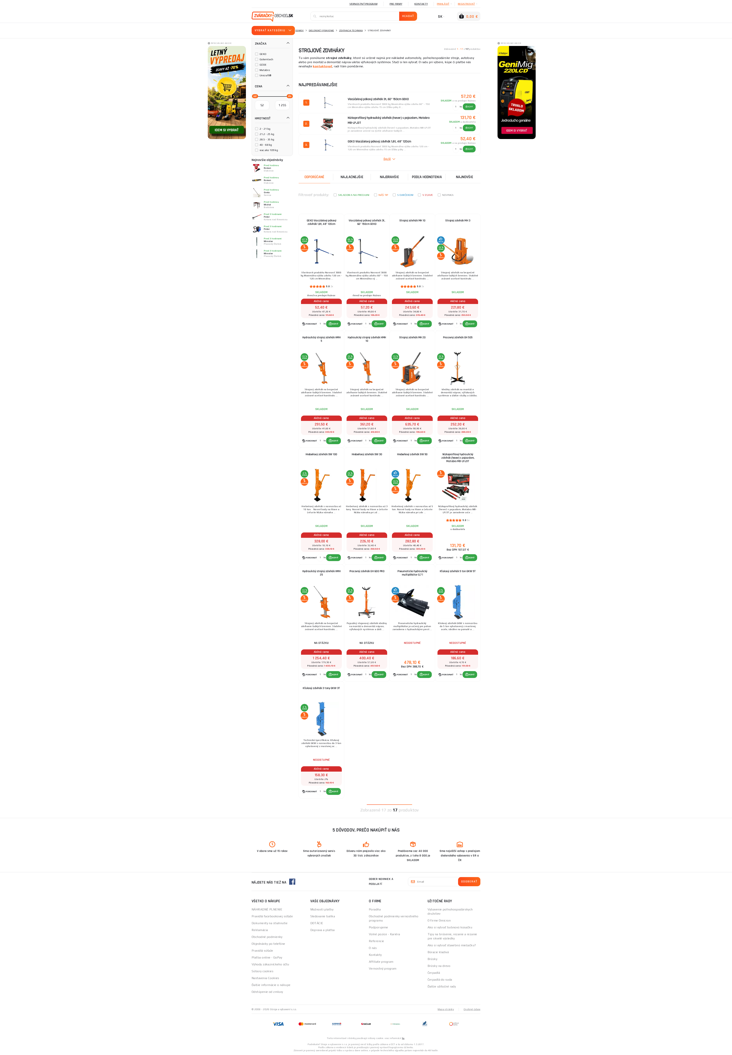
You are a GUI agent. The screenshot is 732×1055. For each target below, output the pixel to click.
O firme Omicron (439, 920)
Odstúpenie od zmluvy (267, 992)
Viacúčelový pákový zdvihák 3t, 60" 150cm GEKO (367, 222)
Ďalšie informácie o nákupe (271, 985)
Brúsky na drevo (439, 966)
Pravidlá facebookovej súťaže (272, 916)
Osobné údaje (472, 1009)
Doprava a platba (322, 930)
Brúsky (432, 959)
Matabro (265, 70)
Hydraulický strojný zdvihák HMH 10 (367, 339)
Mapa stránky (446, 1009)
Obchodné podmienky (267, 937)
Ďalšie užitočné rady (442, 986)
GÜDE (263, 64)
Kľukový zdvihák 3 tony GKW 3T (321, 688)
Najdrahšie (389, 176)
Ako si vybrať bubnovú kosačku (450, 927)
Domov (299, 30)
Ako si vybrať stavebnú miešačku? (452, 945)
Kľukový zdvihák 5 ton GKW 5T (458, 571)
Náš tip (383, 194)
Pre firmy (396, 3)
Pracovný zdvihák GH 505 (458, 337)
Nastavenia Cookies (265, 978)
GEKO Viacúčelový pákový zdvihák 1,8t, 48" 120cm (321, 222)
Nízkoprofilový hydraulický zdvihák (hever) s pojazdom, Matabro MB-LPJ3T (457, 457)
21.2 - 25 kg (267, 134)
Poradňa (375, 909)
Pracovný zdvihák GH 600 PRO (366, 571)
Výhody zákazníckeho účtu (270, 964)
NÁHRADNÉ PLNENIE (267, 909)
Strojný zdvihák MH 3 (457, 221)
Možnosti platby (322, 909)
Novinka (448, 194)
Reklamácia (260, 930)
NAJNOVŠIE (464, 176)
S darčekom (405, 194)
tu (403, 1038)
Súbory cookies (262, 971)
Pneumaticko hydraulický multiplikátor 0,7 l (412, 573)
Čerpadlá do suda (440, 979)
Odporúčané (314, 176)
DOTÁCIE (316, 923)
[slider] (254, 96)
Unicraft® (265, 75)
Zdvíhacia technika (351, 30)
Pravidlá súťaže (262, 950)
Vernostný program (363, 3)
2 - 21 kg (265, 128)
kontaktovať (322, 66)
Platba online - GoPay (267, 957)
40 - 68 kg (266, 144)
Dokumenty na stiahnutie (269, 923)
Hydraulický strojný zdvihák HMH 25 (321, 573)
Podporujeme (378, 927)
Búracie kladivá (438, 952)
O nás (373, 948)
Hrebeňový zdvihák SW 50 (412, 454)
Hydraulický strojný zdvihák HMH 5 (321, 339)
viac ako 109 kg (269, 150)
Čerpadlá (434, 973)
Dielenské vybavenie (321, 30)
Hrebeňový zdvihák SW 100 (321, 454)
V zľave (427, 194)
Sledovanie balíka (322, 916)
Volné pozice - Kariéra (384, 934)
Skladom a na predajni (353, 194)
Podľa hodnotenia (427, 176)
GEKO (263, 53)
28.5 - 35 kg (267, 139)
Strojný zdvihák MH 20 (412, 337)
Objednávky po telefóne (268, 944)
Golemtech (266, 59)
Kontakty (421, 3)
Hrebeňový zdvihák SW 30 (367, 454)
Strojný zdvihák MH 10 (412, 221)
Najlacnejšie (352, 176)
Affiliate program (381, 961)
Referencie (376, 941)
